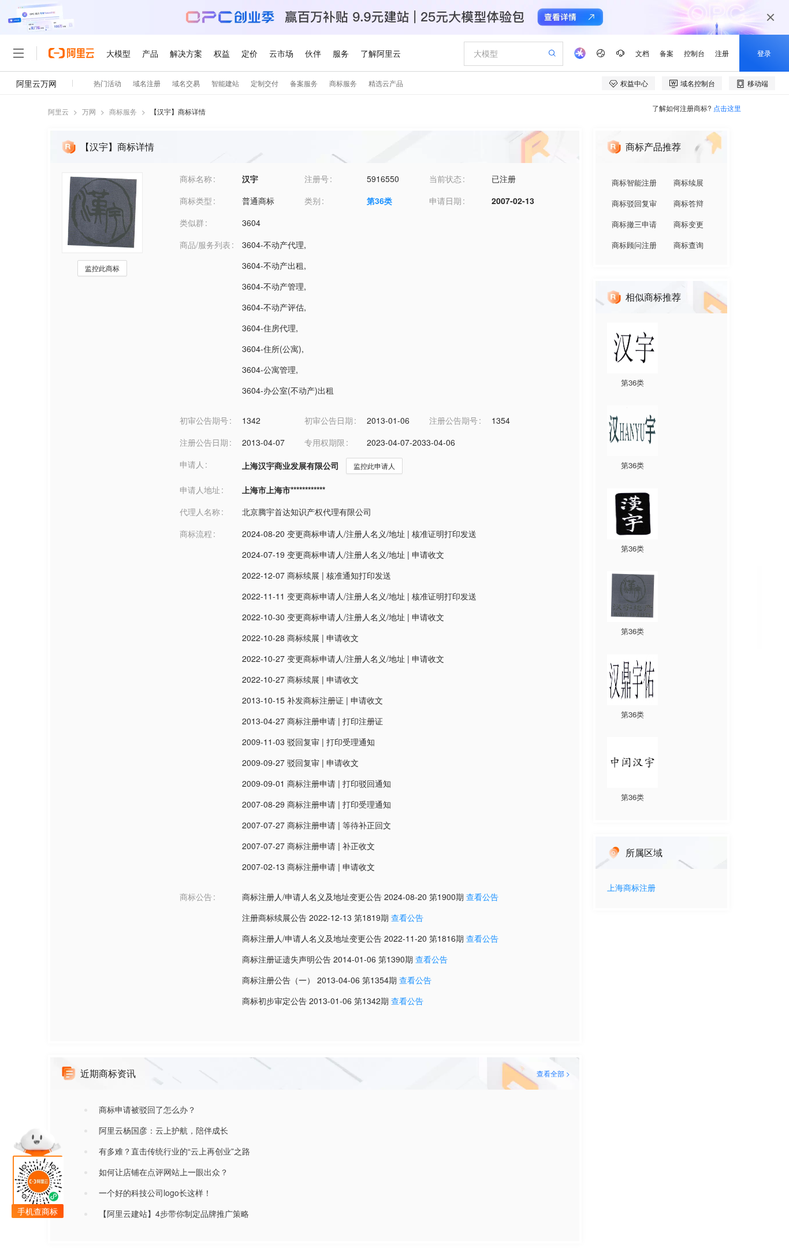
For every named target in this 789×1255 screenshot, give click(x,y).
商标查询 (688, 244)
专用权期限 (324, 442)
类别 (312, 200)
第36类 (379, 200)
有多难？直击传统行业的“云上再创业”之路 (174, 1151)
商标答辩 (688, 203)
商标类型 (196, 200)
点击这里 (727, 108)
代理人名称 (200, 511)
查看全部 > (553, 1073)
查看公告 (482, 896)
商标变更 (688, 224)
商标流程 (196, 533)
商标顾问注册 (634, 244)
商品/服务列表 (205, 244)
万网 (89, 111)
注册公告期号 (453, 420)
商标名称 (196, 178)
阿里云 (58, 111)
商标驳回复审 (634, 203)
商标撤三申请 (634, 224)
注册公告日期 (204, 442)
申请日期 (445, 200)
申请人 (192, 464)
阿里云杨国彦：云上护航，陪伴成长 (163, 1130)
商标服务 (123, 111)
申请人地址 (200, 489)
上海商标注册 (631, 888)
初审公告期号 (204, 420)
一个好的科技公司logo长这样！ (155, 1192)
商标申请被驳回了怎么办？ (147, 1109)
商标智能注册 (634, 182)
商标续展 (688, 182)
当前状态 (445, 178)
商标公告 (196, 896)
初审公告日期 (328, 420)
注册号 (316, 178)
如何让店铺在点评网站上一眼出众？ (163, 1172)
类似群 (192, 222)
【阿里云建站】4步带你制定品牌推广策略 (174, 1213)
